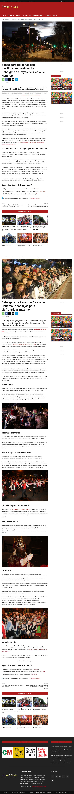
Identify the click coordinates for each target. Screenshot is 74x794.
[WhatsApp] (69, 1)
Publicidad (23, 1)
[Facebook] (59, 1)
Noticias (10, 15)
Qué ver (18, 15)
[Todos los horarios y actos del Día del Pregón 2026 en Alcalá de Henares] (24, 238)
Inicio (4, 15)
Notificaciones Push (60, 792)
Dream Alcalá (4, 19)
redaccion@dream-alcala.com (39, 786)
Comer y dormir (37, 15)
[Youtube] (71, 1)
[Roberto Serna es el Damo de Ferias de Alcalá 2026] (9, 238)
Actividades (26, 15)
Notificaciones (28, 1)
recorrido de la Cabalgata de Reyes (31, 95)
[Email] (13, 79)
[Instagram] (62, 1)
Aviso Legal (32, 792)
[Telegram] (64, 1)
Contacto (34, 1)
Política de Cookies (50, 792)
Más (54, 15)
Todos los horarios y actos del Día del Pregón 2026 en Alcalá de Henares (24, 246)
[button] (70, 15)
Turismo (47, 15)
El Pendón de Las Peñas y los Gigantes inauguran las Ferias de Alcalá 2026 (40, 228)
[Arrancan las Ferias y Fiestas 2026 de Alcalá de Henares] (40, 238)
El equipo (17, 1)
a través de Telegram (34, 198)
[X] (66, 1)
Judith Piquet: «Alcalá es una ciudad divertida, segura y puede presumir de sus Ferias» (24, 228)
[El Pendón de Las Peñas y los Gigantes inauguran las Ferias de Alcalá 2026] (40, 220)
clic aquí (36, 189)
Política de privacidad (40, 792)
